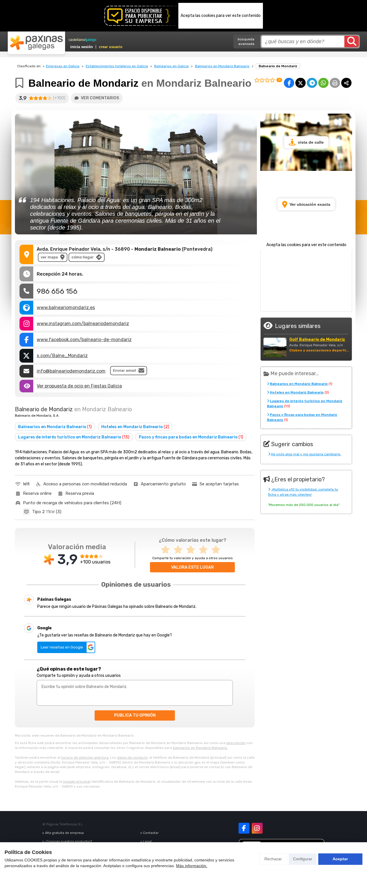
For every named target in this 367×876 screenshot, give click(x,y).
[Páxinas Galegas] (36, 42)
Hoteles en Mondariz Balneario (135, 426)
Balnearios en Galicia (171, 66)
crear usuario (110, 47)
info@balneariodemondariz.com (71, 371)
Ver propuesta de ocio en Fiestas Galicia (79, 386)
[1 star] (167, 550)
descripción (236, 743)
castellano (77, 40)
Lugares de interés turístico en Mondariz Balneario (73, 437)
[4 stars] (205, 550)
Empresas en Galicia (62, 66)
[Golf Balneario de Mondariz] (274, 347)
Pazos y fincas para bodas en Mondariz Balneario (191, 437)
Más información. (191, 865)
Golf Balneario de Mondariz (317, 340)
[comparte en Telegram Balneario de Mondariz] (312, 83)
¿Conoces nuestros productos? (68, 841)
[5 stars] (217, 550)
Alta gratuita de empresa (64, 833)
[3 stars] (192, 550)
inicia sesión (81, 47)
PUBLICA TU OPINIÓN (135, 715)
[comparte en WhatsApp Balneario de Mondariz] (323, 83)
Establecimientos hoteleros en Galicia (117, 66)
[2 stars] (179, 550)
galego (90, 40)
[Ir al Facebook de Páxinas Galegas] (244, 828)
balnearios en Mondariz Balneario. (200, 748)
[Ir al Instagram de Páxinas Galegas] (257, 828)
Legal (147, 841)
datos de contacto (132, 758)
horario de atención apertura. (85, 758)
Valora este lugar (192, 567)
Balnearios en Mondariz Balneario (222, 66)
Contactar (151, 833)
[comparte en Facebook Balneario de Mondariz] (289, 83)
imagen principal (76, 782)
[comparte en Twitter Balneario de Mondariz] (300, 83)
